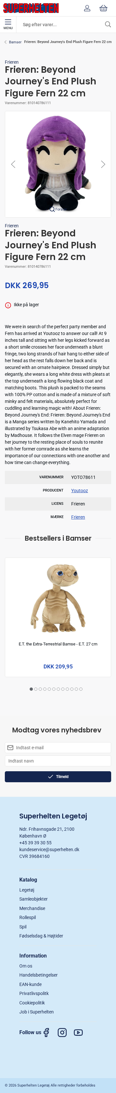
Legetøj (26, 890)
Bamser (15, 42)
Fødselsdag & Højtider (41, 935)
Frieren (12, 62)
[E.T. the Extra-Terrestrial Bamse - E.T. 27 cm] (58, 598)
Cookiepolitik (32, 1002)
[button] (58, 164)
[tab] (31, 689)
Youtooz (79, 490)
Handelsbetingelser (38, 975)
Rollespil (27, 917)
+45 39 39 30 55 (35, 842)
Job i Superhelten (36, 1011)
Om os (25, 966)
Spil (22, 926)
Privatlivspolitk (34, 993)
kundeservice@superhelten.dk (49, 849)
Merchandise (32, 908)
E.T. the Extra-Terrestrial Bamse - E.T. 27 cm (58, 644)
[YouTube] (81, 1032)
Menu (8, 28)
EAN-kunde (30, 984)
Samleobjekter (33, 899)
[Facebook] (49, 1032)
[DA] (31, 8)
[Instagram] (65, 1032)
